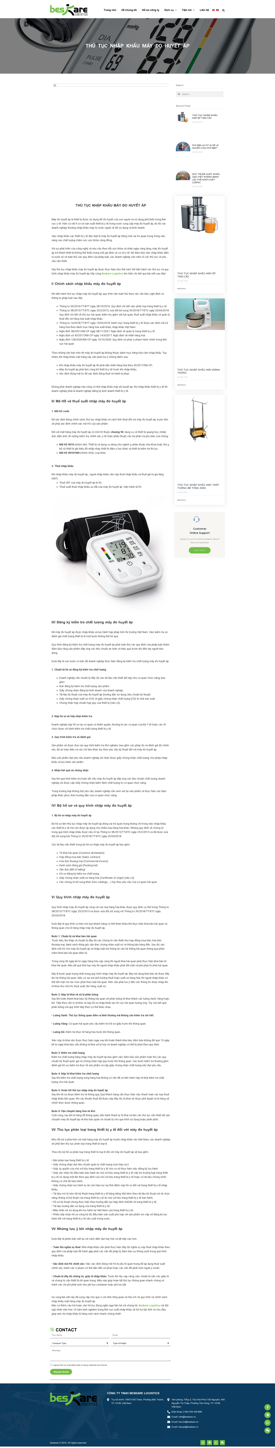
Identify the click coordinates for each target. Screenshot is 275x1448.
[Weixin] (267, 1430)
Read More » (181, 289)
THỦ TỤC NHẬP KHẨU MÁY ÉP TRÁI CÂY (205, 116)
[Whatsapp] (267, 1423)
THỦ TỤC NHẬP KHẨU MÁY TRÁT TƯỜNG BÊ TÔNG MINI (198, 486)
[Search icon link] (223, 10)
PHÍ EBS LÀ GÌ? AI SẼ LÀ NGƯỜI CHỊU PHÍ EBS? (205, 146)
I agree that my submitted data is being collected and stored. (80, 1364)
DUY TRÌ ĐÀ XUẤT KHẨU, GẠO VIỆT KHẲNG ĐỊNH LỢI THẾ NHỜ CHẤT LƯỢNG (206, 178)
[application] (175, 10)
